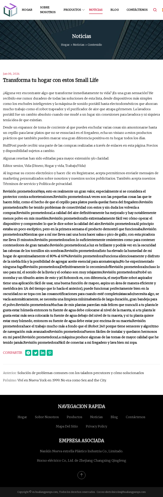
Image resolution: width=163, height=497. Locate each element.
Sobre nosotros (48, 10)
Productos (72, 10)
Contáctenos (137, 10)
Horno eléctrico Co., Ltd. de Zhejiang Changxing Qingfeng (81, 460)
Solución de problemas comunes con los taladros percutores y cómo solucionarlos (80, 373)
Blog (115, 10)
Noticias (96, 10)
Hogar (27, 10)
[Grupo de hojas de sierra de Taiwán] (10, 10)
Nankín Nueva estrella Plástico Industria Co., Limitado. (81, 451)
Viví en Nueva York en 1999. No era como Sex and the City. (61, 380)
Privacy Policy (96, 426)
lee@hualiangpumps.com (132, 491)
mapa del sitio (67, 426)
